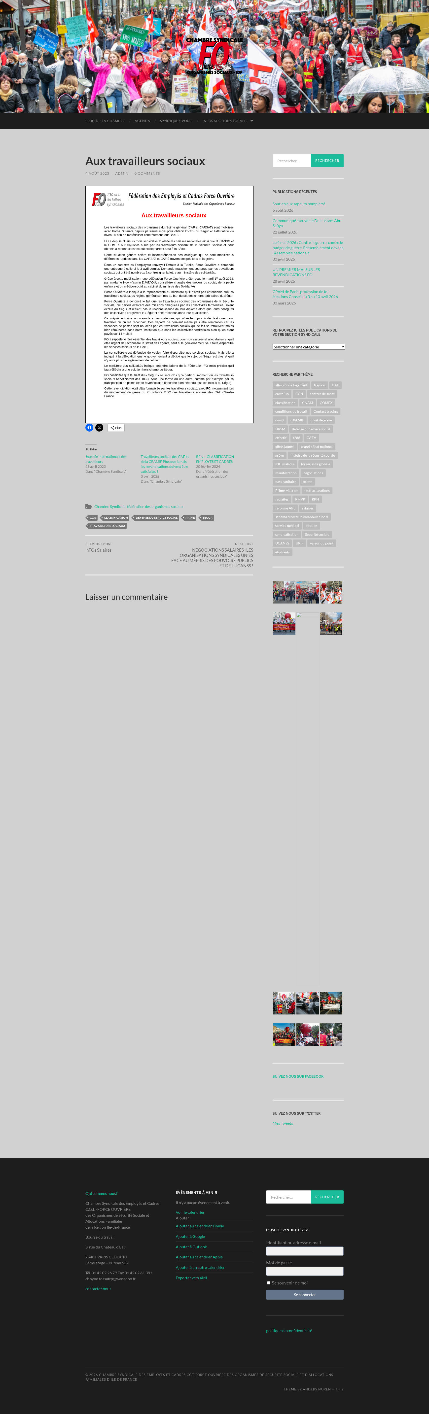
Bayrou (319, 385)
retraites (281, 499)
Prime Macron (286, 490)
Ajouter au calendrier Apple (199, 1256)
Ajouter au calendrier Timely (200, 1225)
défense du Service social (157, 517)
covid (279, 420)
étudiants (282, 552)
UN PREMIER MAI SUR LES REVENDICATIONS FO (296, 272)
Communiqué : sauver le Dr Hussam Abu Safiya (307, 223)
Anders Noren (317, 1389)
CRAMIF (297, 420)
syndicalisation (286, 534)
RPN (315, 499)
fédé (296, 438)
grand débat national (317, 446)
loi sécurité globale (315, 464)
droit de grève (321, 420)
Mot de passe (279, 1262)
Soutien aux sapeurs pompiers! (299, 203)
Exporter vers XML (192, 1277)
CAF (335, 385)
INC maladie (284, 464)
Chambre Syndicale (110, 506)
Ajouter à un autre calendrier (200, 1267)
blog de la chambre (105, 121)
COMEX (326, 403)
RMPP (300, 499)
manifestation (286, 473)
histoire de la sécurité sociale (312, 455)
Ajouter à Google (190, 1236)
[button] (284, 593)
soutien (311, 525)
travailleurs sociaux (107, 526)
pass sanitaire (285, 481)
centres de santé (322, 394)
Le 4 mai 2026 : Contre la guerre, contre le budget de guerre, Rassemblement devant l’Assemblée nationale (308, 247)
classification (116, 517)
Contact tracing (326, 411)
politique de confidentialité (289, 1330)
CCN (93, 517)
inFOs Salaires (98, 547)
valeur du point (321, 543)
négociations (313, 473)
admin (122, 173)
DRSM (280, 429)
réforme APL (285, 508)
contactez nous (98, 1288)
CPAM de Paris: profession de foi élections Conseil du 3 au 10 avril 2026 (305, 294)
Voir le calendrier (190, 1212)
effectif (280, 438)
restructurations (317, 490)
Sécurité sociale (317, 534)
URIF (299, 543)
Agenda (142, 121)
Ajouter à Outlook (191, 1246)
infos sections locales (226, 121)
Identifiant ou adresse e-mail (293, 1242)
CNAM (307, 403)
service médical (287, 525)
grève (279, 455)
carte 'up (282, 394)
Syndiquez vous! (176, 121)
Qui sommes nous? (101, 1193)
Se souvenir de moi (289, 1282)
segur (208, 517)
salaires (308, 508)
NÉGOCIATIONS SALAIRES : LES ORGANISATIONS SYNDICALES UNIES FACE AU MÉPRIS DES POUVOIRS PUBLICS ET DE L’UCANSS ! (212, 555)
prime (190, 517)
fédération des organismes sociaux (155, 506)
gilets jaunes (284, 446)
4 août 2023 (97, 173)
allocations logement (291, 385)
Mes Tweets (283, 1123)
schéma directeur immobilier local (301, 517)
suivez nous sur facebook (298, 1076)
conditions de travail (291, 411)
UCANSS (282, 543)
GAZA (311, 438)
